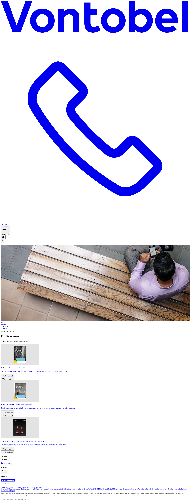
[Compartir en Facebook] (7, 464)
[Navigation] (1, 244)
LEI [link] (107, 489)
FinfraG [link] (110, 489)
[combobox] (2, 241)
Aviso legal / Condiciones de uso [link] (11, 489)
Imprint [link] (13, 491)
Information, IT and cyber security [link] (170, 489)
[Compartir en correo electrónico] (9, 464)
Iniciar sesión (5, 234)
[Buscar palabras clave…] (3, 237)
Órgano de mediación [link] (55, 489)
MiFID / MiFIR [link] (97, 489)
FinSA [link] (90, 489)
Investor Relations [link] (32, 487)
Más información (8, 376)
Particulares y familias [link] (7, 487)
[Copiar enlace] (11, 464)
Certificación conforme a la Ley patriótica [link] (75, 489)
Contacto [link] (40, 487)
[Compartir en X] (4, 464)
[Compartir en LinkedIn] (2, 464)
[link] (2, 480)
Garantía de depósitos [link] (153, 489)
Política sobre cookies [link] (41, 489)
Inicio (2, 322)
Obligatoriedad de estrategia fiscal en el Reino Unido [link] (129, 489)
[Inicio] (95, 18)
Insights (3, 324)
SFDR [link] (104, 489)
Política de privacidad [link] (28, 489)
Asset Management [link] (20, 487)
